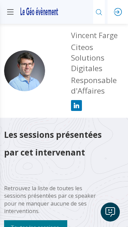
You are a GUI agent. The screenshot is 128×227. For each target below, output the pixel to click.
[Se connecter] (118, 12)
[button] (10, 12)
